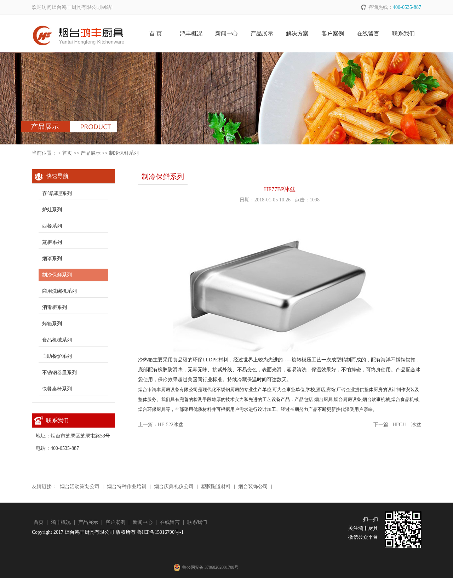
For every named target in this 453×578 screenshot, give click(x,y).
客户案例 (332, 33)
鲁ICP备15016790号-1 (160, 532)
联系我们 (403, 33)
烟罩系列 (52, 258)
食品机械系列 (57, 340)
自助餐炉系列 (57, 356)
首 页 (155, 33)
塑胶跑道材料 (216, 486)
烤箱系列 (52, 323)
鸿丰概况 (191, 33)
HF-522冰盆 (170, 424)
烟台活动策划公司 (79, 486)
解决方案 (297, 33)
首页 (67, 153)
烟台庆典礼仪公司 (174, 486)
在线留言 (368, 33)
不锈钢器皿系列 (59, 372)
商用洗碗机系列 (59, 291)
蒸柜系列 (52, 242)
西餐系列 (52, 226)
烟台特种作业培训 (126, 486)
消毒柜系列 (54, 307)
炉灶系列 (52, 209)
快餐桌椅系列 (57, 388)
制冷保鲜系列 (124, 153)
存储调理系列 (57, 193)
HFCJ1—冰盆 (406, 424)
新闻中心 (226, 33)
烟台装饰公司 (253, 486)
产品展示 (262, 33)
